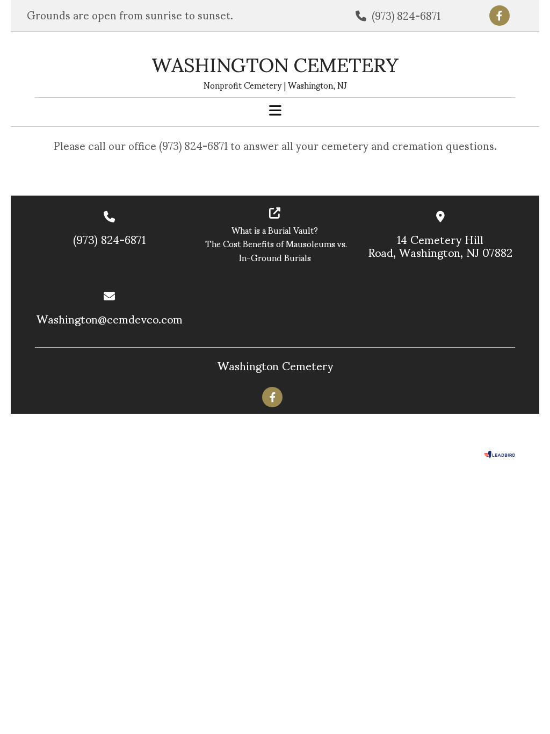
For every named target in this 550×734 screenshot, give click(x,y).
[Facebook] (499, 16)
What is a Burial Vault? (274, 229)
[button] (275, 111)
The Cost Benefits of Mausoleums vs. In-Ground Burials (275, 250)
